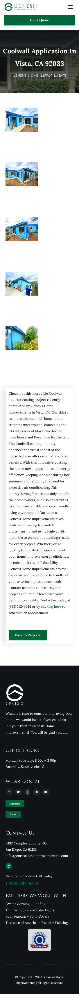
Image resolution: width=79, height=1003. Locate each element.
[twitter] (18, 792)
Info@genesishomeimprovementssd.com (37, 856)
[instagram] (27, 792)
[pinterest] (36, 792)
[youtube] (46, 792)
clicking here (51, 606)
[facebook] (9, 792)
